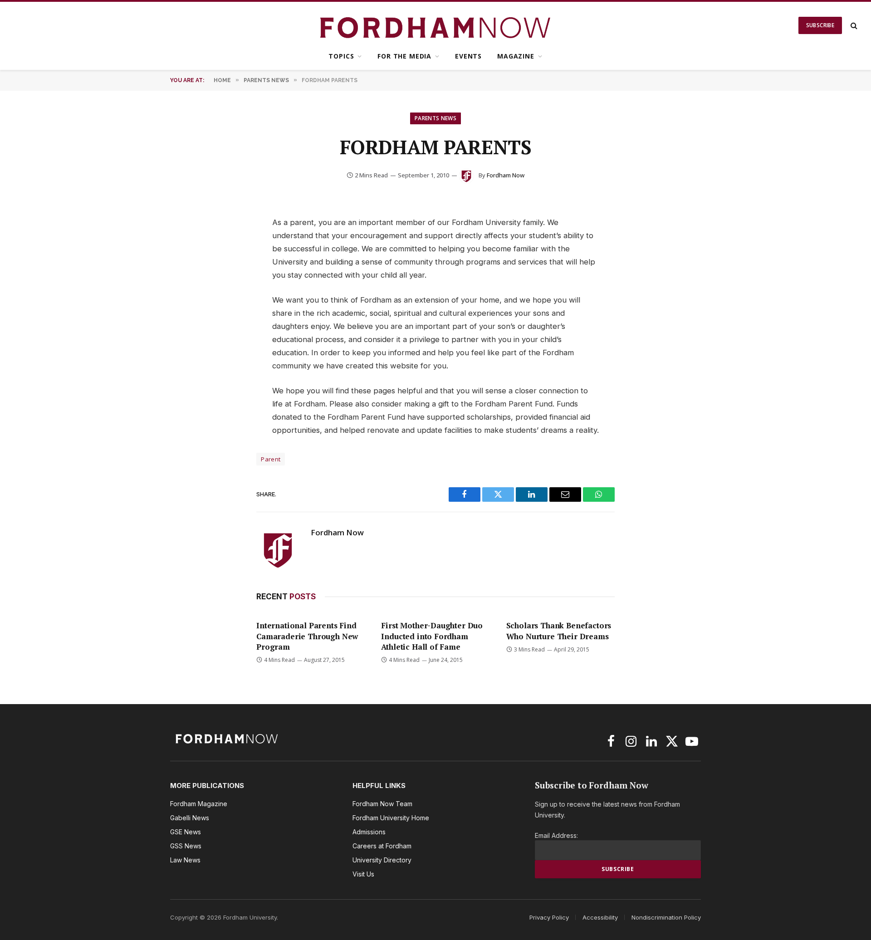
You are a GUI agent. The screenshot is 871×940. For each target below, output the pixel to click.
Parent (270, 459)
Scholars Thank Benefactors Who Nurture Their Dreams (559, 630)
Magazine (515, 56)
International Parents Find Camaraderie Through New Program (307, 635)
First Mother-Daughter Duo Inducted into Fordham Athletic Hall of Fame (432, 635)
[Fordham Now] (436, 25)
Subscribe (820, 25)
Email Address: (556, 835)
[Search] (853, 25)
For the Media (404, 56)
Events (468, 56)
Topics (341, 56)
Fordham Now (505, 175)
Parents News (435, 118)
